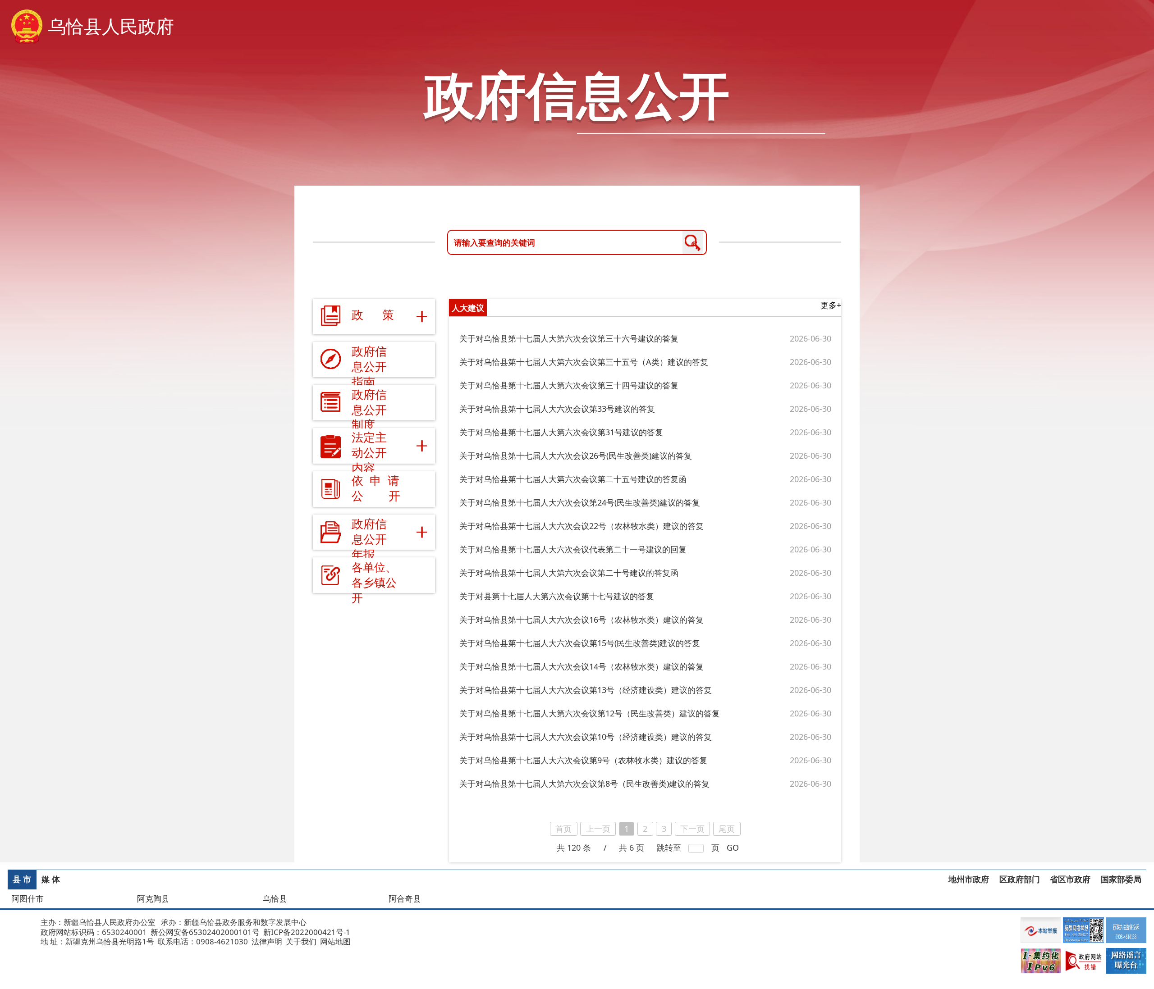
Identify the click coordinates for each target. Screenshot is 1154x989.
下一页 (692, 828)
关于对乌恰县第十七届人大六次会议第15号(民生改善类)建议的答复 (579, 643)
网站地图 (334, 941)
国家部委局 (1121, 879)
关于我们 (300, 941)
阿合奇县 (405, 898)
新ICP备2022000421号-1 (305, 932)
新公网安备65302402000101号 (204, 932)
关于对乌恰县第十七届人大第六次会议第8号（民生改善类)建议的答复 (584, 783)
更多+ (830, 305)
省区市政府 (1070, 879)
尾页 (727, 828)
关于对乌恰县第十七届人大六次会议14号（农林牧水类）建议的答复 (581, 666)
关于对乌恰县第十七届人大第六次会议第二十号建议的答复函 (568, 572)
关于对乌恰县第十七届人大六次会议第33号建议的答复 (557, 408)
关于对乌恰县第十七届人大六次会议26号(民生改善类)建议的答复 (575, 455)
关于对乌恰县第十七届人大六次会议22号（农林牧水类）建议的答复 (581, 525)
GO (733, 847)
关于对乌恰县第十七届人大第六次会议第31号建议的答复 (561, 432)
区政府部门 (1019, 879)
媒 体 (50, 879)
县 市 (22, 879)
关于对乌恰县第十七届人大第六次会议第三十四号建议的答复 (568, 385)
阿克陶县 (153, 898)
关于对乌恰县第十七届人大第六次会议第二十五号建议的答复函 (573, 479)
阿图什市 (27, 898)
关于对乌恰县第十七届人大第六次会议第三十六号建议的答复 (568, 338)
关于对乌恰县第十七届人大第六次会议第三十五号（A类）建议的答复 (583, 361)
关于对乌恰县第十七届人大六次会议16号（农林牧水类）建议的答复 (581, 619)
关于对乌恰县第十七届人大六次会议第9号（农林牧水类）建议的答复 (583, 760)
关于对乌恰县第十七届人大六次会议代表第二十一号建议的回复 (573, 549)
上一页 (598, 828)
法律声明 (266, 941)
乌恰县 (275, 898)
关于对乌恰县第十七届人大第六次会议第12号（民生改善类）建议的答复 (589, 713)
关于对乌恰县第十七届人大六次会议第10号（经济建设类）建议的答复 (585, 736)
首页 (563, 828)
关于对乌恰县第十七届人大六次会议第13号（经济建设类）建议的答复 (585, 689)
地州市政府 (968, 879)
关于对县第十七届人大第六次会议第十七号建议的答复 (556, 596)
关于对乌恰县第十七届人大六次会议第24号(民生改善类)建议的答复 (579, 502)
